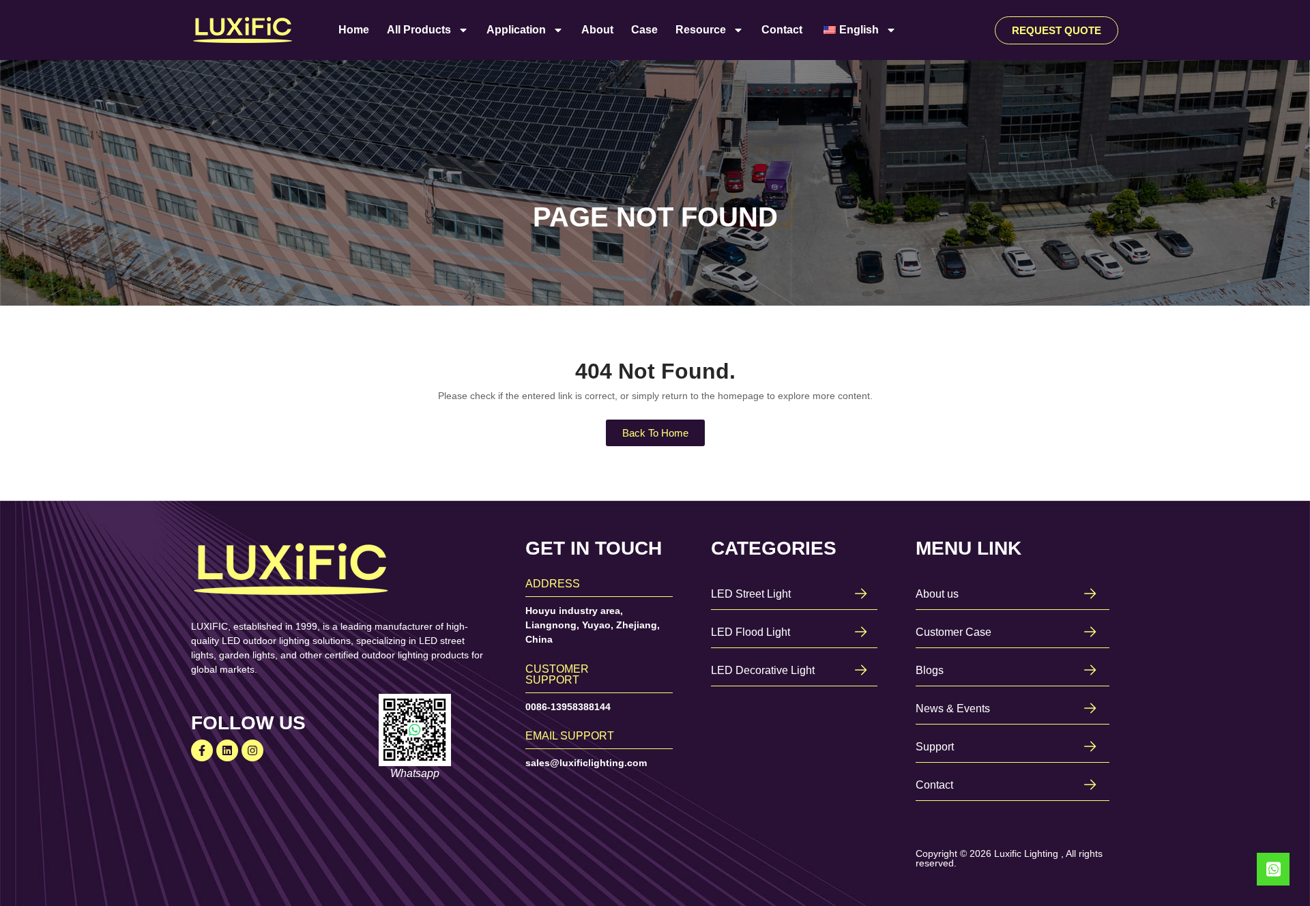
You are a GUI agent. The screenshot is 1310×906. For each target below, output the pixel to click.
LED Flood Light (750, 632)
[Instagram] (252, 750)
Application (516, 29)
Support (935, 746)
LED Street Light (751, 594)
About (597, 29)
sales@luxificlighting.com (586, 762)
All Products (419, 29)
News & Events (953, 708)
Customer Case (953, 632)
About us (937, 594)
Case (644, 29)
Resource (700, 29)
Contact (781, 29)
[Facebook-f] (202, 750)
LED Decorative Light (763, 670)
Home (353, 29)
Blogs (930, 670)
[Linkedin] (227, 750)
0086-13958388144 (568, 706)
